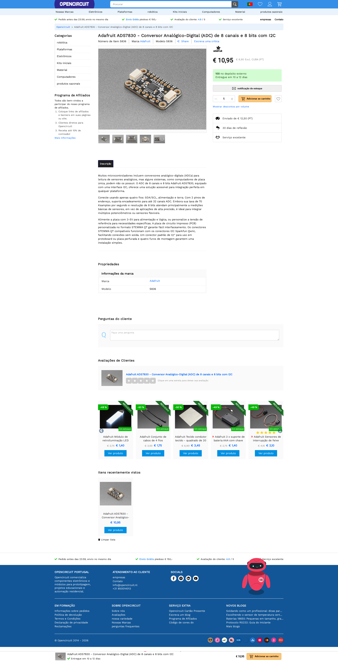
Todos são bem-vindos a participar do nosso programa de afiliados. (72, 104)
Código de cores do (181, 622)
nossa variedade (122, 618)
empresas (265, 19)
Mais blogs (233, 626)
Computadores (211, 11)
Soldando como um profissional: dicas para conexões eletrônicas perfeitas (254, 610)
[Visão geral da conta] (267, 4)
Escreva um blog (179, 614)
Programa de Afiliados (183, 618)
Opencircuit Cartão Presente (187, 610)
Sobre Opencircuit (126, 605)
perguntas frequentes (125, 626)
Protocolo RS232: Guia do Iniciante (248, 622)
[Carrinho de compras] (277, 4)
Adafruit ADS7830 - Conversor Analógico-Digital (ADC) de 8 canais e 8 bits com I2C (179, 374)
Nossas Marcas (64, 11)
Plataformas (125, 11)
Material (240, 11)
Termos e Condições (67, 618)
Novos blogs (236, 605)
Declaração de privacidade (71, 622)
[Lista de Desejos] (257, 4)
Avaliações (118, 614)
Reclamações (63, 626)
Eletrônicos (95, 11)
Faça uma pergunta (122, 332)
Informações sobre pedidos (72, 610)
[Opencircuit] (74, 4)
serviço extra (179, 605)
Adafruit (155, 280)
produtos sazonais (271, 11)
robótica (153, 11)
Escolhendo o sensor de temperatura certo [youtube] (254, 614)
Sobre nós (118, 610)
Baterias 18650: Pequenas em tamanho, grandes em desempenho (254, 618)
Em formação (65, 605)
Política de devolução (68, 614)
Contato (279, 19)
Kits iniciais (180, 11)
